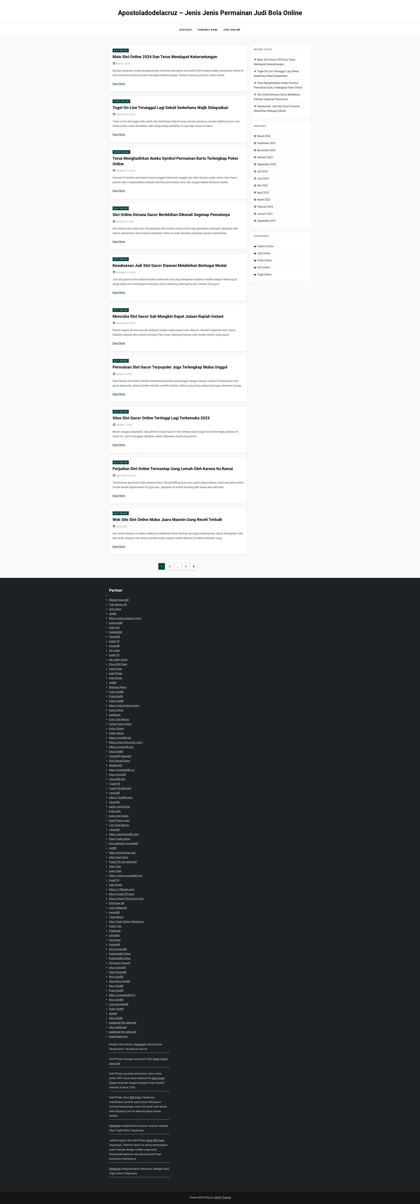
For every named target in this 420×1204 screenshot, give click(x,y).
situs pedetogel (118, 1027)
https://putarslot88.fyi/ (122, 995)
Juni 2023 (263, 178)
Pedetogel (115, 930)
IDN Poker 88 (116, 903)
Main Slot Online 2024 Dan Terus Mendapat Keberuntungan (165, 56)
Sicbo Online (116, 728)
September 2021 (266, 220)
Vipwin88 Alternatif (120, 756)
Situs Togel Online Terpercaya (126, 921)
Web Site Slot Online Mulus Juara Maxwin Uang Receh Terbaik (167, 519)
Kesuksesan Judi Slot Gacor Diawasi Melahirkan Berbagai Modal (169, 265)
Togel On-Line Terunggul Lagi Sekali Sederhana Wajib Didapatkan (170, 107)
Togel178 (114, 783)
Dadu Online (116, 710)
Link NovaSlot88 (118, 1004)
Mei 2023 (262, 185)
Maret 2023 (263, 199)
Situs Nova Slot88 (119, 981)
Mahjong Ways (117, 687)
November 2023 (266, 150)
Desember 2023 (266, 143)
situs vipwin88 (117, 774)
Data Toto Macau (119, 719)
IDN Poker (135, 1097)
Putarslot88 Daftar (120, 953)
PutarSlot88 (116, 696)
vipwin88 (114, 645)
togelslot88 (115, 632)
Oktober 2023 (265, 157)
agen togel (115, 871)
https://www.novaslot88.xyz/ (126, 875)
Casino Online (265, 246)
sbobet (113, 1013)
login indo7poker (118, 815)
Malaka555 (115, 765)
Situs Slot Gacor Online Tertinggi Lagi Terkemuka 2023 (161, 418)
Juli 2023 (262, 171)
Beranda (185, 29)
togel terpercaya (118, 1036)
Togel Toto (115, 926)
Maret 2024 (263, 136)
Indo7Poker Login (119, 820)
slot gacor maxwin (119, 963)
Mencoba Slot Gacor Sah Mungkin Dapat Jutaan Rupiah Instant (168, 316)
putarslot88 (115, 622)
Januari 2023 (265, 213)
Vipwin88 (114, 636)
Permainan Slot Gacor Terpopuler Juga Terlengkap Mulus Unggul (170, 367)
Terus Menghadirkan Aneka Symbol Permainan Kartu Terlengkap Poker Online (278, 85)
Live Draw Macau (119, 825)
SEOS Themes (222, 1197)
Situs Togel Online (119, 838)
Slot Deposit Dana (119, 760)
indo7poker (115, 678)
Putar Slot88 (116, 691)
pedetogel (114, 714)
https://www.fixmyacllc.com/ (126, 742)
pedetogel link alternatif (122, 1022)
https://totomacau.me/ (122, 852)
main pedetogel (118, 907)
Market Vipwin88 (119, 600)
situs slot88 (116, 1018)
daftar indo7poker (119, 806)
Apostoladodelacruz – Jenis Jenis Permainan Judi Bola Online (210, 13)
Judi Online (232, 29)
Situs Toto (115, 866)
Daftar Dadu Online (120, 724)
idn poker (114, 650)
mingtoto (114, 935)
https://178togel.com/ (122, 889)
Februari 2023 (265, 206)
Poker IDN (115, 811)
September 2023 (266, 164)
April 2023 (263, 192)
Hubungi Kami (208, 29)
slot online (115, 609)
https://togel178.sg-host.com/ (126, 898)
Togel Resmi (116, 917)
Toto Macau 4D (118, 604)
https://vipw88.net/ (120, 737)
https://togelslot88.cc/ (122, 770)
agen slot (114, 627)
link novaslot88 (118, 949)
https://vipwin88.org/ (121, 747)
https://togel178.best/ (122, 894)
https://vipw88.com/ (121, 797)
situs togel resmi (118, 857)
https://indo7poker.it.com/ (124, 705)
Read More (119, 83)
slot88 (112, 613)
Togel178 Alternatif (120, 788)
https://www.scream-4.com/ (125, 618)
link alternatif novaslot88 (123, 843)
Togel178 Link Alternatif (123, 861)
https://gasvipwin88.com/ (124, 834)
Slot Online (120, 50)
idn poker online (118, 659)
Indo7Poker (115, 668)
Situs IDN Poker (118, 664)
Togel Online (121, 101)
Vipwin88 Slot (117, 779)
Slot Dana (115, 940)
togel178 (114, 641)
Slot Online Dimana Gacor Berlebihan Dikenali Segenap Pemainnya (171, 214)
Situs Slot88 (116, 751)
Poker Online (121, 152)
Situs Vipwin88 (117, 972)
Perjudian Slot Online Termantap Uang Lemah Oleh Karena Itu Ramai (173, 468)
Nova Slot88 (116, 976)
